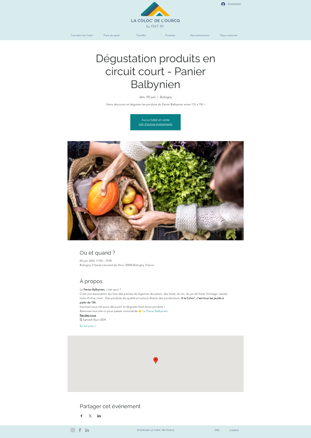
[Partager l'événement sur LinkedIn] (99, 415)
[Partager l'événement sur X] (90, 415)
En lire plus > (88, 326)
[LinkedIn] (87, 430)
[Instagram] (72, 430)
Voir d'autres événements (155, 124)
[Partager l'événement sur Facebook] (81, 415)
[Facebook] (80, 430)
